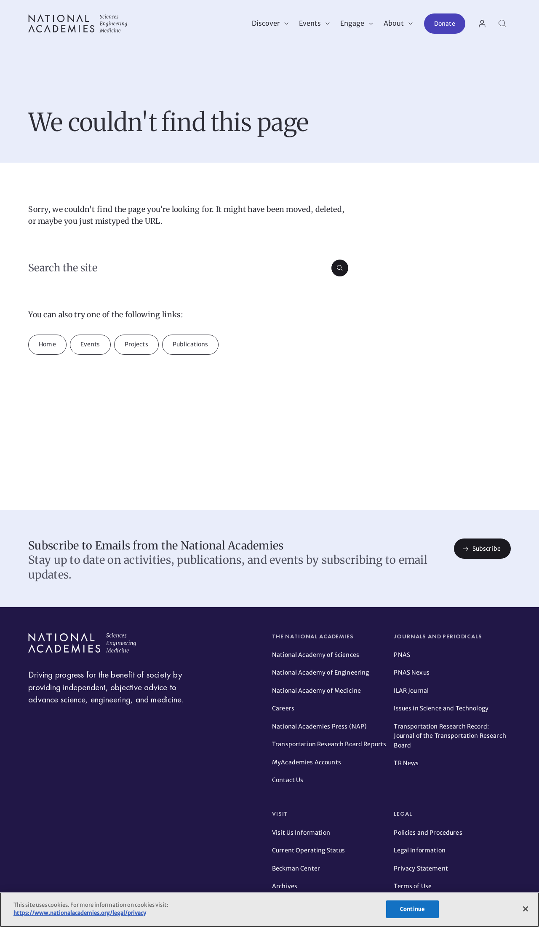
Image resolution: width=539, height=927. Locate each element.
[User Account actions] (482, 23)
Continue (412, 909)
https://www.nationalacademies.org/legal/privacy (79, 912)
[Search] (502, 23)
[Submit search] (339, 268)
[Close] (525, 909)
